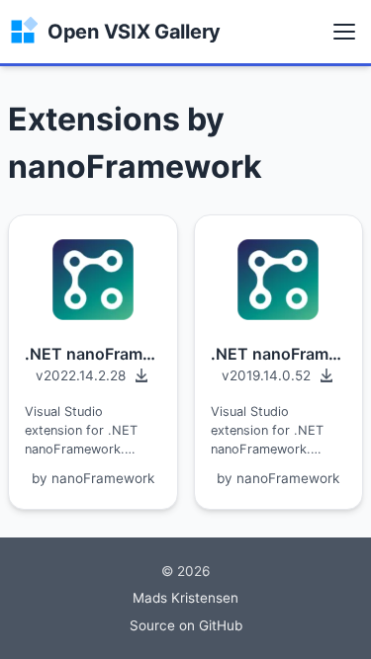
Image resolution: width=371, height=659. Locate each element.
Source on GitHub (186, 625)
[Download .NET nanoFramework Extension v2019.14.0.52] (279, 375)
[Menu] (344, 31)
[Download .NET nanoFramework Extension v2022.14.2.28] (93, 375)
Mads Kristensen (185, 598)
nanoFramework (102, 478)
